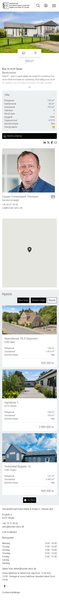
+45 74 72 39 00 (10, 523)
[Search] (38, 5)
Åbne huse (23, 300)
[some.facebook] (4, 586)
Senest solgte (38, 300)
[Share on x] (48, 142)
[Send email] (55, 142)
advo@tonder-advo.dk (13, 526)
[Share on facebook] (51, 142)
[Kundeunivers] (46, 5)
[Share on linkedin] (44, 142)
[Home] (16, 5)
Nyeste (52, 300)
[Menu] (53, 5)
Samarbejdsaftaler (11, 599)
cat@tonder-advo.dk (12, 208)
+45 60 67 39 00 (10, 204)
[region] (29, 252)
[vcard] (53, 198)
